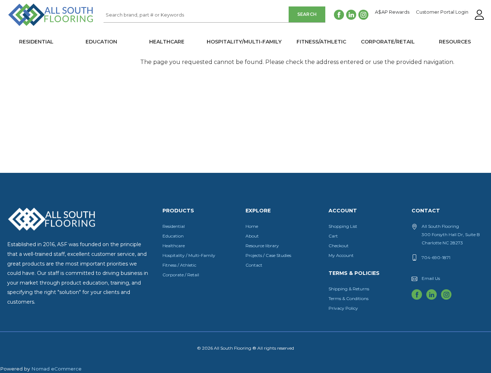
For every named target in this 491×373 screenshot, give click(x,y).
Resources (455, 41)
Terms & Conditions (348, 298)
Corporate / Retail (180, 274)
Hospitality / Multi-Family (188, 255)
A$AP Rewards (392, 12)
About (252, 236)
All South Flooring (33, 26)
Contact (254, 265)
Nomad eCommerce (56, 369)
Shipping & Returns (349, 288)
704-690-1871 (436, 257)
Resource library (262, 245)
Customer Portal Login (442, 12)
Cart (333, 236)
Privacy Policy (343, 308)
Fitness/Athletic (321, 41)
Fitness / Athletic (179, 265)
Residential (36, 41)
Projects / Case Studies (268, 255)
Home (252, 226)
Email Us (431, 278)
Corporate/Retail (388, 41)
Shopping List (343, 226)
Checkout (339, 245)
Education (101, 41)
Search (307, 14)
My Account (341, 255)
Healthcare (166, 41)
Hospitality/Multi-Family (244, 41)
